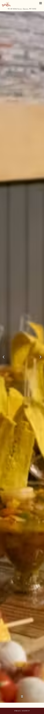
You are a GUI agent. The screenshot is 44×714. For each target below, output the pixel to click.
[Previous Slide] (3, 357)
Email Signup (22, 711)
